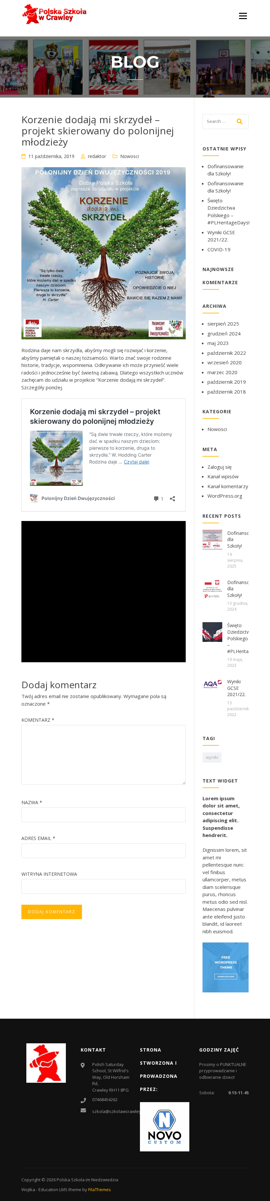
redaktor (97, 156)
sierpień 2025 (223, 323)
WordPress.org (224, 495)
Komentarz (37, 720)
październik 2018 (226, 391)
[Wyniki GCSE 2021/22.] (212, 683)
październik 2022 (226, 353)
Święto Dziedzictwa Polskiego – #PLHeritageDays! (246, 638)
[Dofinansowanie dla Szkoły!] (212, 539)
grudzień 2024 (224, 333)
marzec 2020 (222, 372)
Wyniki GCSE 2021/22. (236, 687)
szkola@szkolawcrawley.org (120, 1111)
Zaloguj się (219, 467)
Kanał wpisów (223, 476)
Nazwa (31, 802)
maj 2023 (218, 343)
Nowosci (129, 156)
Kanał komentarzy (227, 486)
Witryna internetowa (49, 874)
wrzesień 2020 (224, 362)
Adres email (38, 838)
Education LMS (53, 1189)
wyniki (212, 757)
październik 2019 (226, 381)
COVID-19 (218, 249)
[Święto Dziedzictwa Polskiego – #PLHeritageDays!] (212, 631)
